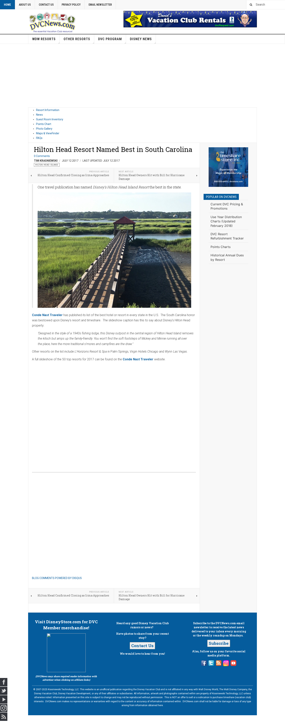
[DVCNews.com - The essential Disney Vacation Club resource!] (52, 21)
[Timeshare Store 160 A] (228, 167)
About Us (25, 4)
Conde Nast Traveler (47, 315)
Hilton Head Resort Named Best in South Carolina (113, 149)
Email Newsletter (100, 4)
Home (7, 4)
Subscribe (219, 643)
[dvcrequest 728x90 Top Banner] (190, 19)
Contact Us (46, 4)
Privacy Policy (71, 4)
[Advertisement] (142, 76)
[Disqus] (114, 412)
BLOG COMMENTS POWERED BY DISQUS (57, 578)
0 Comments (42, 156)
